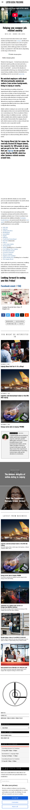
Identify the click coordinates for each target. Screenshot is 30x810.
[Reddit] (27, 315)
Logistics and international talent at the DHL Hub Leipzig (15, 397)
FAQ (19, 286)
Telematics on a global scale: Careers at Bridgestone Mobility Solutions (12, 606)
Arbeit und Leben (8, 230)
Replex (5, 235)
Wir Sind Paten (7, 246)
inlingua (5, 237)
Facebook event (8, 286)
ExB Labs (5, 227)
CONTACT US (3, 715)
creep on (19, 40)
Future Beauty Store (8, 257)
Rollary (5, 247)
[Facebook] (3, 315)
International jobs (12, 323)
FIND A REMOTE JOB (5, 738)
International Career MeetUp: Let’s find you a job (14, 667)
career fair (21, 74)
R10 (7, 240)
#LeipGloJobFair (20, 321)
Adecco (5, 242)
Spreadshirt (6, 234)
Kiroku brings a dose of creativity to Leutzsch (13, 637)
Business (15, 34)
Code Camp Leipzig (8, 244)
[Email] (22, 315)
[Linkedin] (17, 315)
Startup (21, 323)
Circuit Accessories (8, 252)
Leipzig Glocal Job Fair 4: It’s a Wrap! (12, 366)
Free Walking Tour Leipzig (10, 249)
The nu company (7, 254)
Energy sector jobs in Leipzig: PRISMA (12, 427)
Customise (15, 802)
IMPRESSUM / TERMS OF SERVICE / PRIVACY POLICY (12, 718)
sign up (10, 150)
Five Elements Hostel (8, 251)
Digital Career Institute (9, 256)
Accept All (15, 798)
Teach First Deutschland (9, 239)
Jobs (19, 34)
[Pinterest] (13, 315)
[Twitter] (8, 315)
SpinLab (5, 229)
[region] (15, 796)
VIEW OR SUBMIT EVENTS (6, 735)
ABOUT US (3, 713)
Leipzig (23, 34)
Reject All (15, 806)
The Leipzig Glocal (8, 259)
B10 (4, 240)
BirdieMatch (6, 232)
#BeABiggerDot (10, 321)
